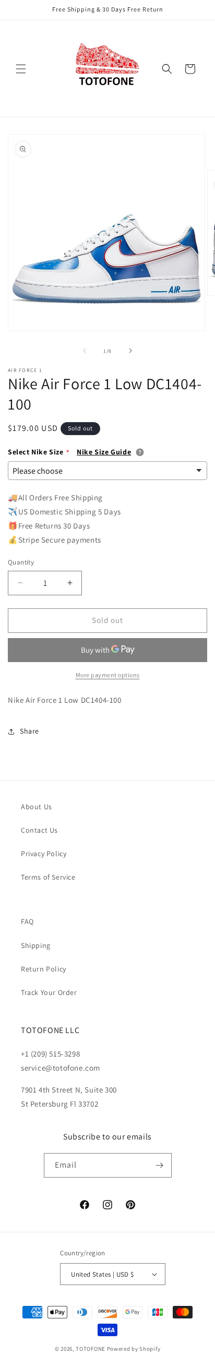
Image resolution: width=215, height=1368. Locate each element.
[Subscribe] (159, 1165)
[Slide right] (130, 350)
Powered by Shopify (134, 1348)
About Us (36, 806)
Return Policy (43, 969)
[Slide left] (84, 350)
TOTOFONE (90, 1348)
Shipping (36, 945)
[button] (20, 68)
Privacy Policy (43, 853)
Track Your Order (49, 992)
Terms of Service (48, 877)
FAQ (27, 921)
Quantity (21, 562)
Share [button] (29, 731)
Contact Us (39, 830)
